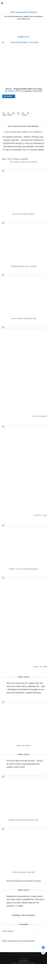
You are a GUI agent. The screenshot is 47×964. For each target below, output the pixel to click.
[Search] (45, 3)
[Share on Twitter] (23, 101)
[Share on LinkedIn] (28, 101)
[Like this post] (18, 101)
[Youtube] (41, 3)
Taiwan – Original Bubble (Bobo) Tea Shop (23, 89)
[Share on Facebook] (21, 101)
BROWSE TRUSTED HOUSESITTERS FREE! (23, 820)
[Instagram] (34, 3)
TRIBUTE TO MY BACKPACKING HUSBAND (23, 569)
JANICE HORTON (15, 91)
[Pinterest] (36, 3)
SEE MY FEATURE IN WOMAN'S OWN (23, 318)
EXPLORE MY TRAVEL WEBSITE (23, 214)
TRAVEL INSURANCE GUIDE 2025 (23, 872)
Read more (8, 96)
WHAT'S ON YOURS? (23, 746)
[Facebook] (29, 3)
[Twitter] (31, 3)
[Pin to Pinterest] (26, 101)
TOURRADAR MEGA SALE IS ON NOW (23, 266)
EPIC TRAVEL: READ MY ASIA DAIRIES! (23, 162)
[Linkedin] (39, 3)
